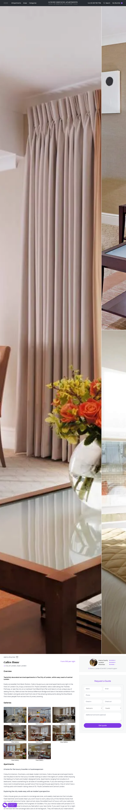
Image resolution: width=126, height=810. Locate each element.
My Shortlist (116, 3)
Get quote (103, 725)
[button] (106, 3)
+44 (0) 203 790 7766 (94, 3)
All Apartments (16, 3)
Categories (32, 3)
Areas (25, 3)
